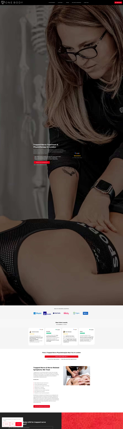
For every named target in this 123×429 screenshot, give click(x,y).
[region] (12, 422)
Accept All (18, 423)
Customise (6, 423)
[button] (60, 2)
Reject (12, 423)
